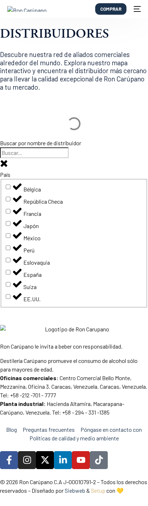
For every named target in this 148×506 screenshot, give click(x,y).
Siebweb (75, 490)
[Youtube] (81, 460)
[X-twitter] (45, 460)
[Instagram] (27, 460)
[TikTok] (99, 460)
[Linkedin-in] (63, 460)
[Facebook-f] (9, 460)
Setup (98, 490)
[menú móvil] (137, 9)
